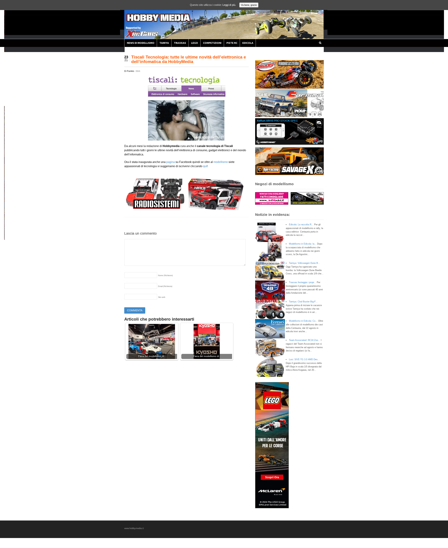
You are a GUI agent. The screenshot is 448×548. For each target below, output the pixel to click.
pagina (170, 161)
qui (205, 166)
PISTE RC (231, 43)
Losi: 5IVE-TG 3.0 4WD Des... (304, 359)
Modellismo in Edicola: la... (302, 243)
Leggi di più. (229, 4)
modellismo (221, 161)
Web (138, 71)
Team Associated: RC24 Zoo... (304, 340)
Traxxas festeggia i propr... (302, 282)
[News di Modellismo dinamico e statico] (165, 21)
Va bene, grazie (249, 5)
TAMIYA (164, 43)
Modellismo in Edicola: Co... (303, 321)
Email (165, 286)
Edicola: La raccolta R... (301, 224)
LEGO (194, 43)
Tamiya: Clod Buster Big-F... (303, 301)
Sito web (161, 297)
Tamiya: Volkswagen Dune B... (304, 263)
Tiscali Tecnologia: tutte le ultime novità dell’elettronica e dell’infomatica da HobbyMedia (188, 59)
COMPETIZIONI (212, 43)
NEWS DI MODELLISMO (140, 43)
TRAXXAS (180, 43)
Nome (165, 275)
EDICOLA (247, 43)
